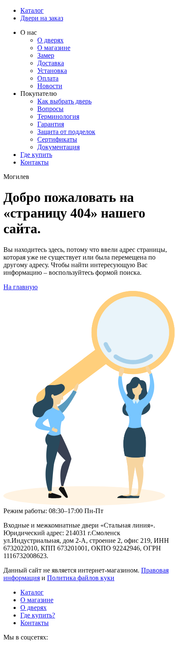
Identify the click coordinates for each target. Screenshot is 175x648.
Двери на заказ (41, 18)
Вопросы (50, 108)
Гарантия (50, 124)
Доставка (50, 63)
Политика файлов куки (80, 577)
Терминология (58, 116)
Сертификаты (57, 139)
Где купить (36, 154)
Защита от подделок (66, 131)
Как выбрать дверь (64, 101)
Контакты (34, 162)
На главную (20, 286)
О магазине (53, 47)
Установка (52, 70)
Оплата (47, 78)
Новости (49, 85)
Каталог (32, 10)
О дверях (50, 40)
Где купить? (37, 615)
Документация (58, 147)
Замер (45, 55)
